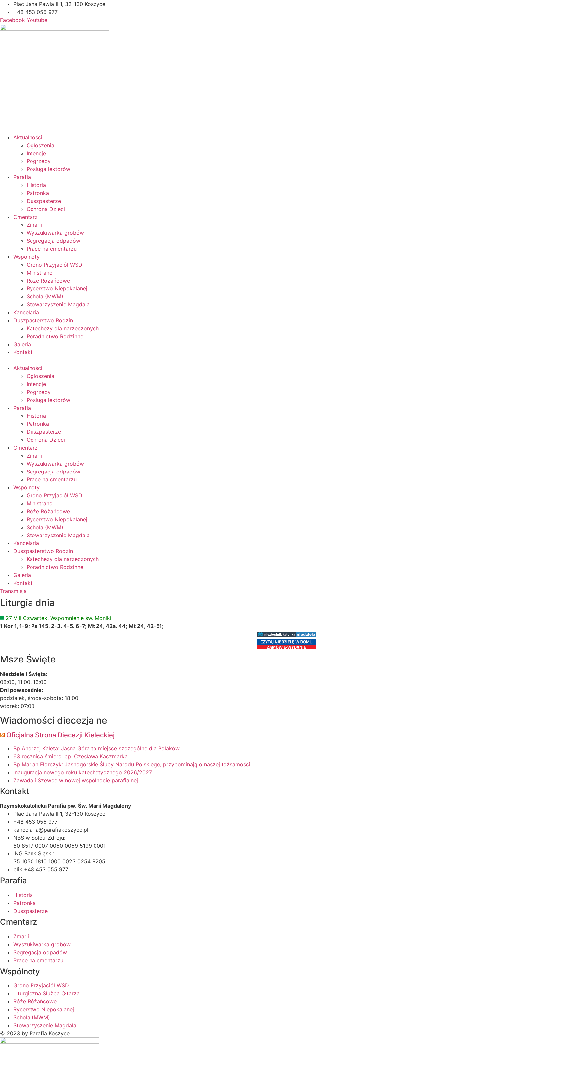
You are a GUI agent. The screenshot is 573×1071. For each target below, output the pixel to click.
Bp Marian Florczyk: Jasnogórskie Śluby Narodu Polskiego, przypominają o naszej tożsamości (131, 764)
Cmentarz (25, 217)
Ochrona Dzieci (46, 209)
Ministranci (40, 272)
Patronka (38, 193)
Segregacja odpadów (53, 240)
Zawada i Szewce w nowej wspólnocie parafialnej (75, 780)
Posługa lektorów (48, 169)
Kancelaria (26, 312)
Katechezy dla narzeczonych (63, 328)
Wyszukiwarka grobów (55, 232)
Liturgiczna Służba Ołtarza (46, 993)
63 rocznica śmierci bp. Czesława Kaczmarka (70, 756)
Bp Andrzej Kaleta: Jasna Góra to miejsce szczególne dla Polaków (96, 748)
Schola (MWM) (45, 296)
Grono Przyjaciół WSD (54, 264)
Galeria (22, 344)
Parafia (22, 177)
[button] (286, 360)
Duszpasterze (44, 201)
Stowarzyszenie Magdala (58, 304)
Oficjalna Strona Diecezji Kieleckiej (60, 735)
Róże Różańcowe (48, 280)
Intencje (36, 153)
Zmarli (34, 224)
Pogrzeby (39, 161)
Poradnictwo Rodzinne (55, 336)
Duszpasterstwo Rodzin (43, 320)
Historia (36, 185)
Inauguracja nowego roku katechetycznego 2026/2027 (82, 772)
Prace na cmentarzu (52, 248)
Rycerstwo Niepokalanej (57, 288)
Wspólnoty (26, 256)
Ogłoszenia (40, 145)
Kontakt (22, 352)
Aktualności (27, 137)
